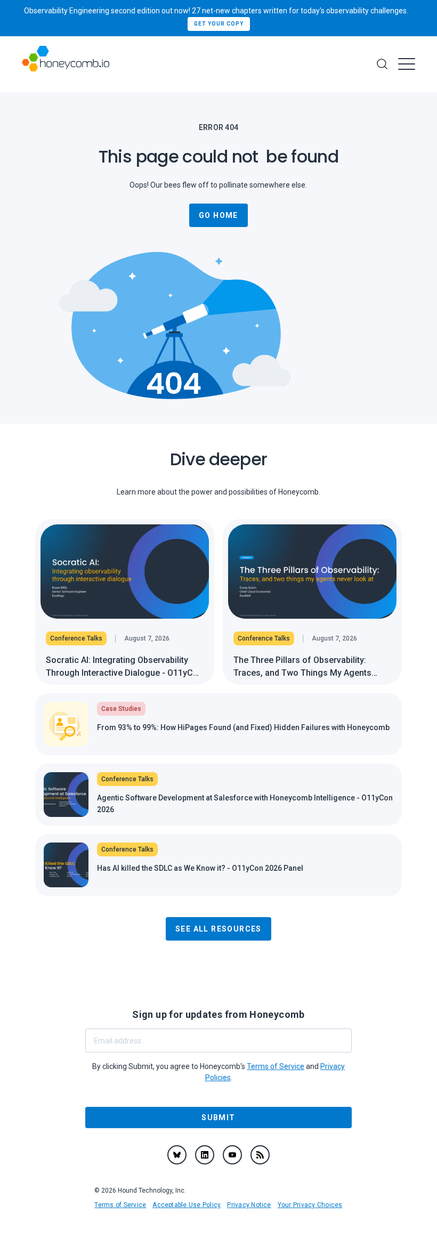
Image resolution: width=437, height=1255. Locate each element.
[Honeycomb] (65, 64)
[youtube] (232, 1154)
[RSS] (260, 1154)
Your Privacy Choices (310, 1205)
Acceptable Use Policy (186, 1205)
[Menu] (406, 64)
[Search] (382, 64)
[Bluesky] (177, 1154)
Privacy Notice (249, 1205)
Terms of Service (120, 1205)
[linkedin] (204, 1154)
